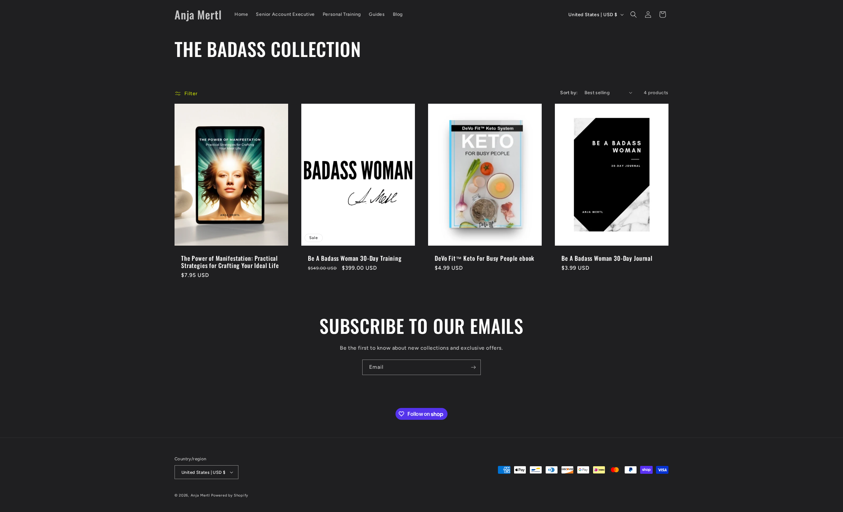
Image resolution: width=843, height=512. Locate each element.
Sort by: (569, 92)
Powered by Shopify (229, 495)
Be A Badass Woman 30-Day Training (355, 258)
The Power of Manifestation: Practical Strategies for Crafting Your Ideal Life (230, 262)
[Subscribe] (473, 367)
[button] (633, 14)
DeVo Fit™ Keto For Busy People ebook (484, 258)
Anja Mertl (200, 495)
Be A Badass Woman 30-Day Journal (607, 258)
